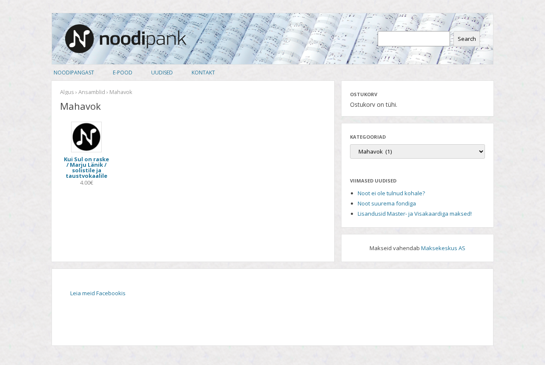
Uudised (162, 72)
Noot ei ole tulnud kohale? (391, 193)
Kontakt (203, 72)
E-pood (122, 72)
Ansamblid (91, 92)
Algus (67, 92)
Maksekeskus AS (443, 248)
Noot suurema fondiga (387, 203)
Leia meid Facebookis (98, 293)
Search (467, 39)
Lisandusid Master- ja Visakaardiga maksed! (415, 213)
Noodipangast (74, 72)
